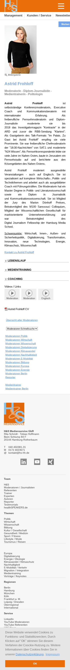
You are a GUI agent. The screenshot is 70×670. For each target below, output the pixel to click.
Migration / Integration (16, 570)
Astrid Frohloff (26, 252)
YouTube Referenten (15, 624)
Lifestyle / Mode (13, 539)
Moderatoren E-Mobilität (19, 358)
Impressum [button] (53, 654)
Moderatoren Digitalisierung (21, 347)
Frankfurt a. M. (12, 599)
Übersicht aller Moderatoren (22, 320)
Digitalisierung (12, 556)
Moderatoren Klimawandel (20, 351)
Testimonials (11, 504)
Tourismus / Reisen (15, 541)
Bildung (8, 527)
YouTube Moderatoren (16, 621)
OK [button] (35, 663)
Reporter (10, 377)
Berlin (7, 587)
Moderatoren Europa (17, 366)
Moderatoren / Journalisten (19, 487)
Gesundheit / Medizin (16, 533)
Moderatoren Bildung (17, 362)
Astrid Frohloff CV (18, 309)
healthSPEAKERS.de (16, 507)
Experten (9, 496)
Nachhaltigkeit (12, 564)
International (11, 607)
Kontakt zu (11, 252)
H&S (6, 484)
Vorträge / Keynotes (15, 576)
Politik (7, 518)
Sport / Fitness (12, 536)
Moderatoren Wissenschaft (20, 343)
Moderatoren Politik (16, 336)
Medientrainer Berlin (16, 388)
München (9, 593)
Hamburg (9, 590)
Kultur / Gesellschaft (15, 530)
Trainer (8, 493)
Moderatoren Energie (17, 369)
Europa (8, 553)
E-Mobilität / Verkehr (15, 567)
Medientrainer (13, 384)
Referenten (10, 490)
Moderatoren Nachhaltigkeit (21, 354)
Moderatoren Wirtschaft (18, 339)
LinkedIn (9, 619)
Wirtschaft (9, 521)
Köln (6, 596)
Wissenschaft (11, 524)
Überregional (11, 604)
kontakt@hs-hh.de (18, 452)
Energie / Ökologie (14, 559)
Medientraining (12, 573)
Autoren (8, 498)
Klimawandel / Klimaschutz (19, 561)
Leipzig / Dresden (14, 601)
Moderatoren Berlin (16, 373)
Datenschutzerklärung (30, 654)
